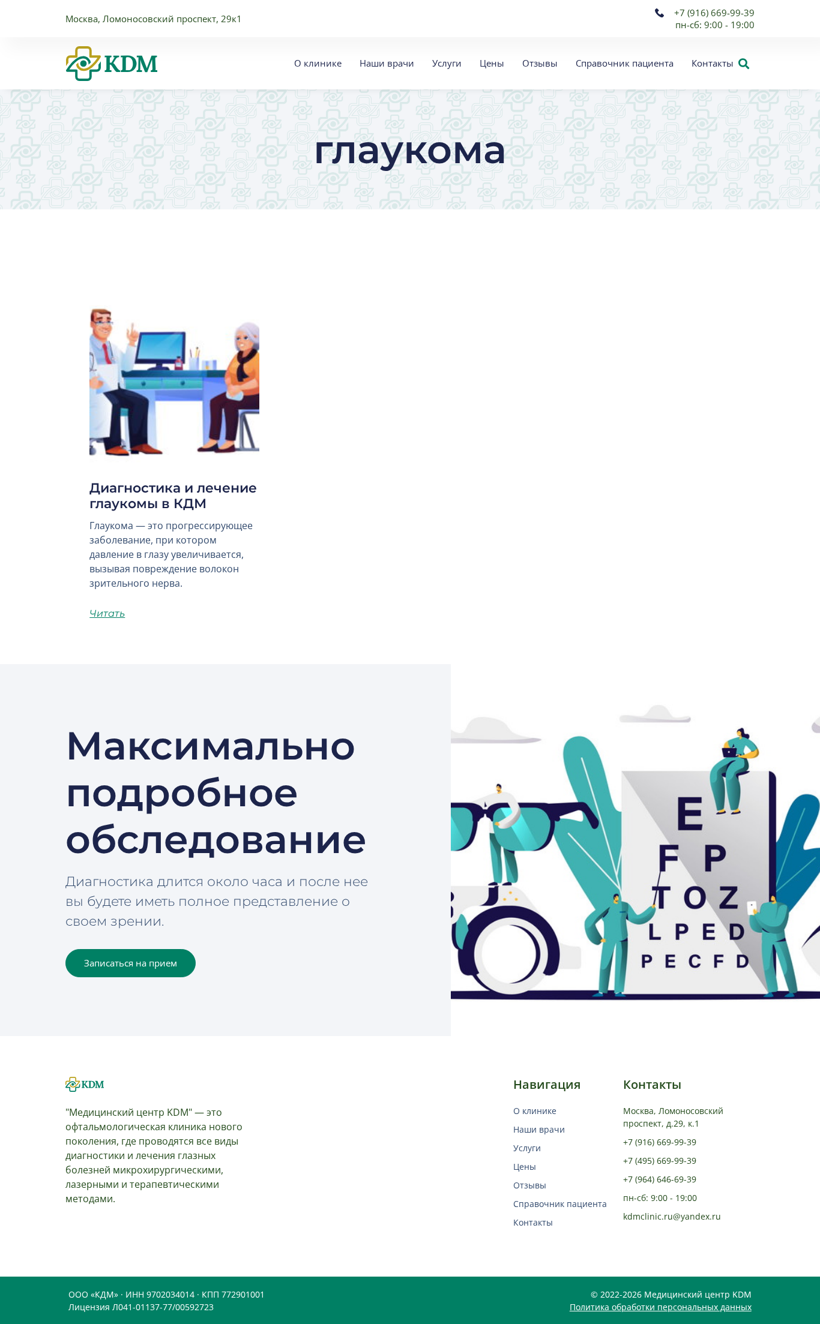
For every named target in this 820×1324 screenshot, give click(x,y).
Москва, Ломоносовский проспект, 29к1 (153, 19)
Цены (492, 63)
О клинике (318, 63)
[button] (743, 63)
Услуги (447, 63)
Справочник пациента (625, 63)
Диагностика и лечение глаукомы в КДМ (173, 496)
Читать (107, 613)
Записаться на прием (130, 963)
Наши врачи (387, 63)
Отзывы (540, 63)
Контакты (713, 63)
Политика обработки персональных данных (661, 1307)
